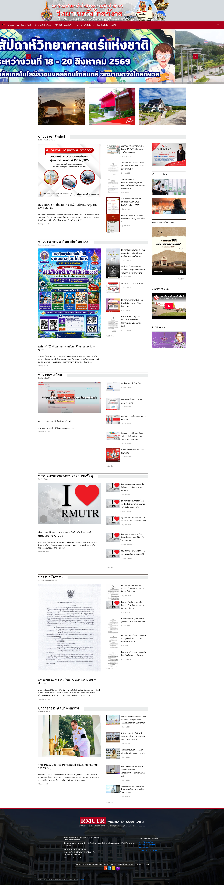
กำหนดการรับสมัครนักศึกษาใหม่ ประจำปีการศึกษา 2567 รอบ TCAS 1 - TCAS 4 (132, 436)
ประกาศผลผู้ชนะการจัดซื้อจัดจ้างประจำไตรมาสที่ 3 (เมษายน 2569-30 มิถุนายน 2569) (133, 504)
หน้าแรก (12, 25)
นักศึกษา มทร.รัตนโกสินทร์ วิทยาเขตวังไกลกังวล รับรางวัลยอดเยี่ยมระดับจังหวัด (133, 736)
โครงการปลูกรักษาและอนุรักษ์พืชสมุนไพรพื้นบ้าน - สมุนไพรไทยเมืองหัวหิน (132, 789)
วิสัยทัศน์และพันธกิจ (147, 845)
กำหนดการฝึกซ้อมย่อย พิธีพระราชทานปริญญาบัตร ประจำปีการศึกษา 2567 (131, 202)
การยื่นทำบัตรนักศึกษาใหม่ (131, 383)
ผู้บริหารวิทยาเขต (146, 848)
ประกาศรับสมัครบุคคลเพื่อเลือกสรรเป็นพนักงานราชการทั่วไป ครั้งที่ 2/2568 (132, 588)
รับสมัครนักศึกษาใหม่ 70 (106, 25)
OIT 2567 (58, 25)
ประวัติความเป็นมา (146, 842)
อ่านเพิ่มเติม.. (109, 232)
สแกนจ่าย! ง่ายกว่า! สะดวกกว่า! (133, 283)
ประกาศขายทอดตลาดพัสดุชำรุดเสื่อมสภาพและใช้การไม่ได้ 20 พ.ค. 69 (132, 537)
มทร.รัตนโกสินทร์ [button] (24, 25)
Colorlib (81, 879)
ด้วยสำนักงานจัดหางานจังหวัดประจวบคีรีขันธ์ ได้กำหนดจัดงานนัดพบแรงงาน (133, 149)
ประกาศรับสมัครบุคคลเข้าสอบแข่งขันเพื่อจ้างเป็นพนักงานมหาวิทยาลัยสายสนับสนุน (133, 253)
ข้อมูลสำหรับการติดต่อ (148, 850)
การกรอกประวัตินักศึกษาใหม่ (54, 421)
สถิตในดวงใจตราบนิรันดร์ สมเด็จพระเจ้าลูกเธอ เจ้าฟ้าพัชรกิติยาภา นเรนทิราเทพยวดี (133, 270)
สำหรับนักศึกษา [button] (87, 25)
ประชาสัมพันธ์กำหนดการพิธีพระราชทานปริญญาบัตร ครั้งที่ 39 (133, 218)
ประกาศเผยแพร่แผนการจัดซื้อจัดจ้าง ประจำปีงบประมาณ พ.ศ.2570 (132, 487)
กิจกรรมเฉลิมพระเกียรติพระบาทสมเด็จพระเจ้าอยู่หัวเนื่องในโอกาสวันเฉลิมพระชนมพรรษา (133, 720)
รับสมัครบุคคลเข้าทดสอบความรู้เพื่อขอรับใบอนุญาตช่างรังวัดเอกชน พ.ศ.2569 (133, 166)
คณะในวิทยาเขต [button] (71, 25)
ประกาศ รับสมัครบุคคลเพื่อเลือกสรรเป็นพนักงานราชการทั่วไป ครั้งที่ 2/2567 (132, 605)
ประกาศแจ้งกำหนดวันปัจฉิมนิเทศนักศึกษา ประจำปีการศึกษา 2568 (132, 303)
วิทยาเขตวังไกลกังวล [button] (43, 25)
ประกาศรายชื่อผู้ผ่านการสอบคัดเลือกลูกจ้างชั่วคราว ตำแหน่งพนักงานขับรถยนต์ (133, 638)
